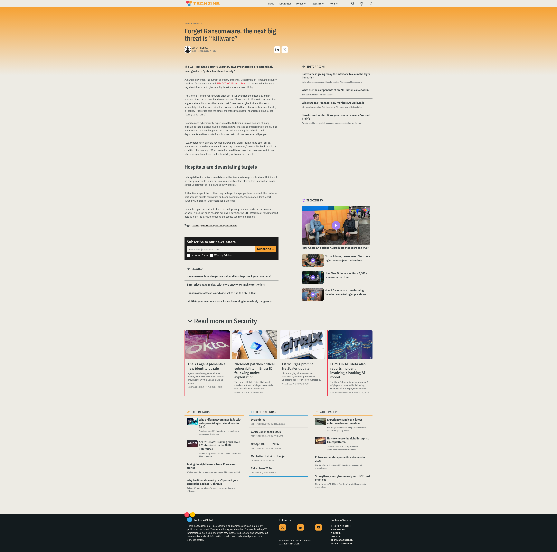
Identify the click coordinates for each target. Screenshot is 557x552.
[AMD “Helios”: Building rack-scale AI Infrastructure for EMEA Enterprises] (192, 449)
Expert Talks (200, 412)
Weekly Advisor (223, 255)
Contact (335, 536)
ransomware (231, 225)
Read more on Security (225, 320)
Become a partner (341, 525)
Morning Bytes (199, 255)
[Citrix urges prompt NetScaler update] (302, 344)
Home (271, 3)
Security (197, 23)
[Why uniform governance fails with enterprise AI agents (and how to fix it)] (192, 426)
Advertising (338, 529)
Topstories (285, 3)
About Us (336, 532)
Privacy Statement (341, 543)
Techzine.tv (314, 200)
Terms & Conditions (342, 539)
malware (219, 225)
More (333, 3)
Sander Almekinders (340, 392)
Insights (316, 3)
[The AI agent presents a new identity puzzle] (207, 344)
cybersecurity (207, 225)
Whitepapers (329, 412)
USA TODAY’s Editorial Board (232, 83)
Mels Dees (287, 383)
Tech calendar (266, 412)
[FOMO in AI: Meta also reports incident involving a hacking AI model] (350, 344)
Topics (299, 3)
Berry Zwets (240, 392)
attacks (195, 225)
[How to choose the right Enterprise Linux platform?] (320, 444)
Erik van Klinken (196, 387)
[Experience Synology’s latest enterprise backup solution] (320, 425)
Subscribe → (266, 248)
